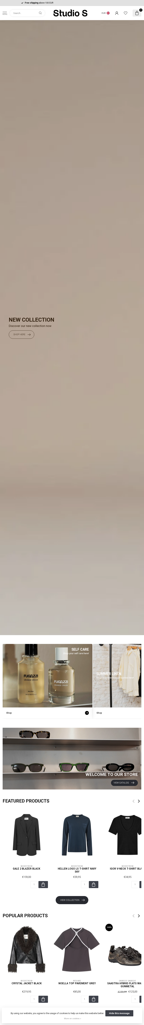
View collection (69, 900)
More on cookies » (72, 1018)
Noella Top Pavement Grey (77, 983)
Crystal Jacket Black (27, 983)
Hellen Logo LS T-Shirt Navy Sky (77, 870)
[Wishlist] (125, 13)
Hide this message (119, 1013)
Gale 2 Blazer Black (26, 868)
